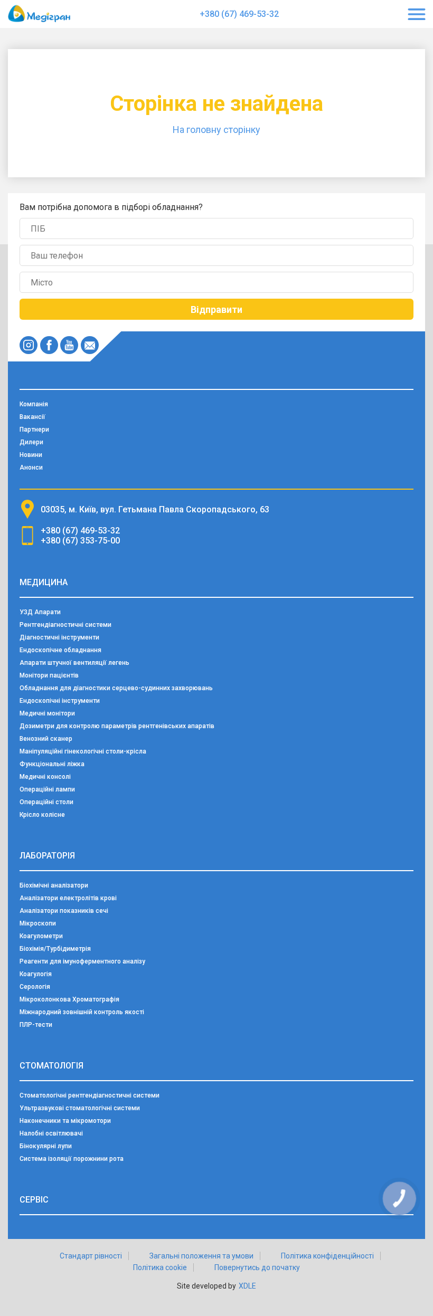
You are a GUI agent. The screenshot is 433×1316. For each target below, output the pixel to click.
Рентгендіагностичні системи (65, 624)
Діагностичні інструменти (59, 637)
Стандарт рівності (91, 1256)
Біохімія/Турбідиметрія (55, 948)
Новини (31, 455)
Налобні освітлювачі (51, 1133)
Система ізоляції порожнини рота (72, 1158)
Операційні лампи (47, 789)
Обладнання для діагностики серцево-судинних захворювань (116, 688)
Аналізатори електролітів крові (68, 898)
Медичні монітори (47, 713)
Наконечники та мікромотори (65, 1120)
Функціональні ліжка (52, 764)
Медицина (44, 582)
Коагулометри (41, 936)
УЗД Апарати (40, 612)
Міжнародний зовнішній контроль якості (82, 1012)
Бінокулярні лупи (46, 1146)
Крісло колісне (42, 814)
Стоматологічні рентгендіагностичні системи (89, 1095)
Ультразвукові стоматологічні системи (80, 1108)
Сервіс (34, 1200)
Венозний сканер (46, 738)
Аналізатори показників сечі (64, 910)
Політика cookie (160, 1267)
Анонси (31, 467)
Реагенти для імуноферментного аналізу (82, 961)
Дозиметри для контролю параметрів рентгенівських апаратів (117, 726)
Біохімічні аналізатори (54, 885)
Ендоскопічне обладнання (60, 650)
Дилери (31, 442)
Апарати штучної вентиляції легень (74, 662)
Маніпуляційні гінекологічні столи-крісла (83, 751)
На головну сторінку (216, 129)
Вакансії (32, 417)
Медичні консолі (45, 776)
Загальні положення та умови (201, 1256)
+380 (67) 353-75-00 (80, 541)
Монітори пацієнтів (49, 675)
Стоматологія (51, 1066)
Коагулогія (36, 974)
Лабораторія (47, 856)
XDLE (247, 1286)
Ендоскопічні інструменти (60, 700)
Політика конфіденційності (327, 1256)
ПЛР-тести (36, 1024)
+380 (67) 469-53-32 (239, 14)
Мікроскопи (38, 923)
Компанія (34, 404)
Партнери (34, 429)
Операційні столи (46, 802)
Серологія (35, 986)
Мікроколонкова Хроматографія (69, 999)
